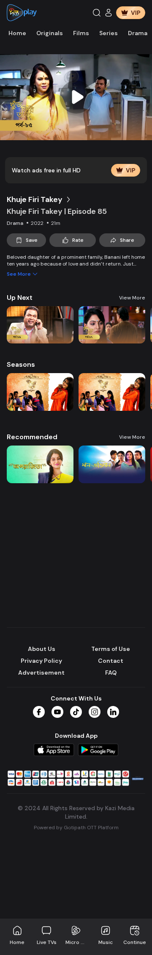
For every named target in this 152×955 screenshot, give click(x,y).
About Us (41, 649)
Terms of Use (110, 649)
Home (17, 33)
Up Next (20, 297)
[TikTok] (76, 712)
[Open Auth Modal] (108, 12)
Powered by (76, 827)
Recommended (32, 436)
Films (81, 33)
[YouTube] (57, 712)
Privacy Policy (41, 660)
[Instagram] (94, 712)
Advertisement (41, 672)
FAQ (111, 672)
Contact (110, 660)
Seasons (21, 364)
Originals (49, 33)
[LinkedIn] (113, 712)
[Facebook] (39, 712)
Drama (137, 33)
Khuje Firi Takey (34, 199)
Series (108, 33)
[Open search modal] (96, 12)
